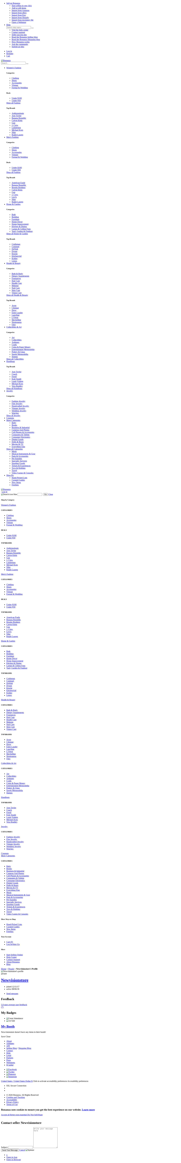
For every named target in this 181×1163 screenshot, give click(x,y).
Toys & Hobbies (18, 468)
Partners (9, 1058)
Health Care (17, 283)
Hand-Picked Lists (19, 478)
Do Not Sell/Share (35, 1115)
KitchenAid (16, 256)
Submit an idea (18, 47)
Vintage (15, 85)
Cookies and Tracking (15, 1097)
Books (14, 425)
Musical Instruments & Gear (23, 454)
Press (8, 1060)
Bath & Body (17, 274)
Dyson (14, 251)
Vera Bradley (17, 386)
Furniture (15, 219)
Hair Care (16, 281)
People (11, 969)
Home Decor (17, 222)
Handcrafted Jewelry (20, 406)
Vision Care (17, 293)
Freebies (15, 485)
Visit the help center (20, 30)
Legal (8, 1055)
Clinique (15, 308)
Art (13, 337)
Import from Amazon (20, 10)
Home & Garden (13, 204)
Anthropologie (18, 113)
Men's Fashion (12, 137)
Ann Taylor (16, 116)
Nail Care (16, 288)
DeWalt (15, 249)
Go (45, 494)
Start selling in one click (22, 6)
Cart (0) (9, 942)
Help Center (11, 957)
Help (8, 25)
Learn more (88, 1109)
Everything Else (18, 447)
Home (3, 969)
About (9, 1041)
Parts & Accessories (20, 456)
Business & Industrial (21, 427)
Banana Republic (19, 118)
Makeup (15, 285)
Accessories (17, 83)
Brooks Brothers (18, 187)
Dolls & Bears (18, 442)
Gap (13, 123)
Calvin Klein (17, 120)
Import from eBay (19, 13)
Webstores (10, 1062)
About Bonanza (13, 962)
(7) (14, 1006)
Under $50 (16, 100)
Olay (14, 325)
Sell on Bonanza (13, 3)
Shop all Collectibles (15, 359)
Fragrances (16, 278)
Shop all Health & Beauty (17, 295)
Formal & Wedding (20, 88)
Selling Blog (11, 1048)
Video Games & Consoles (22, 473)
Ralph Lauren (17, 135)
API (8, 1046)
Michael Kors (17, 130)
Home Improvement (20, 224)
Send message (12, 993)
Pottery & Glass (18, 352)
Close (50, 494)
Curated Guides (18, 480)
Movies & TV (17, 444)
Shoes (14, 80)
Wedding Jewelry (19, 411)
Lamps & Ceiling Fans (21, 229)
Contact (9, 1051)
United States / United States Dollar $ (17, 1081)
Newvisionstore (14, 980)
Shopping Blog (24, 1048)
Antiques (15, 342)
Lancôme (15, 315)
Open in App (11, 1157)
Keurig (14, 254)
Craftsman (16, 244)
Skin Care (16, 290)
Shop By (10, 475)
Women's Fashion (13, 68)
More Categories (13, 420)
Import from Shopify (20, 17)
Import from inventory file (22, 20)
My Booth (8, 1026)
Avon (14, 305)
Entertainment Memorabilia (23, 349)
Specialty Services (19, 461)
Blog (8, 964)
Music (14, 451)
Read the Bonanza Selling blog (25, 37)
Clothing (15, 78)
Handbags (10, 361)
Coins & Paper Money (21, 347)
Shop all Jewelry (13, 415)
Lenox (14, 261)
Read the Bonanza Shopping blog (26, 39)
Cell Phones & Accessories (23, 432)
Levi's (14, 197)
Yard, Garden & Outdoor (22, 231)
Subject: (4, 1147)
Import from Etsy (19, 15)
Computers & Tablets (20, 435)
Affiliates (10, 1043)
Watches (15, 413)
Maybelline (16, 320)
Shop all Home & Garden (17, 234)
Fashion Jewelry (18, 401)
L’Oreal (15, 317)
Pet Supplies (17, 458)
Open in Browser (13, 1159)
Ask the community (20, 44)
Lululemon (16, 128)
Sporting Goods (18, 463)
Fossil (14, 376)
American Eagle (18, 183)
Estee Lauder (17, 313)
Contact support (18, 32)
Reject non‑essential (18, 1115)
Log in (9, 51)
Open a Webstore (19, 22)
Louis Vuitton (17, 381)
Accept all (5, 1115)
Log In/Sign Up (13, 944)
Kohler (14, 258)
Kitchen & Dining (19, 226)
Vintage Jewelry (18, 408)
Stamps (15, 356)
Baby (14, 423)
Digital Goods (17, 439)
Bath (14, 214)
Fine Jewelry (17, 403)
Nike (14, 132)
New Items (16, 482)
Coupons (10, 418)
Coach (14, 374)
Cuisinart (15, 246)
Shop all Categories (14, 449)
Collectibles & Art (13, 327)
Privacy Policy (12, 1102)
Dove (14, 310)
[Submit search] (27, 63)
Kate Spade (16, 379)
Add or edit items (19, 8)
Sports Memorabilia (20, 354)
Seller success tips (19, 35)
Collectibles (16, 340)
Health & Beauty (13, 263)
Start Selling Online (14, 955)
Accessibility (11, 1100)
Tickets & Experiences (21, 466)
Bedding (15, 217)
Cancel (22, 1150)
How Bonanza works (21, 42)
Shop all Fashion (13, 103)
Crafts (14, 345)
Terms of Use (12, 1104)
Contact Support (13, 959)
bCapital (9, 1065)
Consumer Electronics (21, 437)
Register (9, 53)
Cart (8, 56)
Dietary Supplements (20, 276)
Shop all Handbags (14, 388)
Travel (14, 470)
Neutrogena (16, 322)
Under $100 (17, 98)
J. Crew (15, 125)
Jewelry (9, 391)
